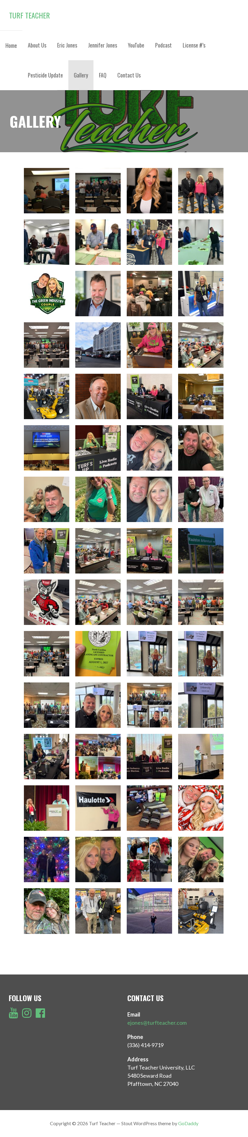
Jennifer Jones (102, 45)
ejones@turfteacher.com (157, 1022)
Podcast (163, 45)
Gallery (81, 75)
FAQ (102, 75)
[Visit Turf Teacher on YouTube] (13, 1014)
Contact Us (129, 75)
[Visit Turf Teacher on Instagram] (26, 1014)
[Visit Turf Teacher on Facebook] (40, 1014)
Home (11, 45)
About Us (37, 45)
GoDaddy (188, 1123)
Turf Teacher (29, 15)
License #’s (194, 45)
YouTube (136, 45)
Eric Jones (67, 45)
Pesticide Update (45, 75)
